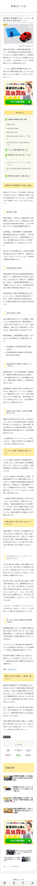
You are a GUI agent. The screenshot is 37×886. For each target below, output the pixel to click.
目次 (17, 112)
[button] (29, 755)
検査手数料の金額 (12, 132)
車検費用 (7, 737)
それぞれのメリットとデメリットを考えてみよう (19, 163)
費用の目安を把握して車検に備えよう (19, 176)
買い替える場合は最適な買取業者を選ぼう (19, 170)
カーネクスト (12, 669)
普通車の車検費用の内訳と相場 (17, 119)
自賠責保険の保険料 (13, 128)
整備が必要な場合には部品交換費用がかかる (19, 144)
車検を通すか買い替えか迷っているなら (18, 156)
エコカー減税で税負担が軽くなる (18, 150)
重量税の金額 (11, 124)
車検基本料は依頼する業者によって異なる (19, 137)
